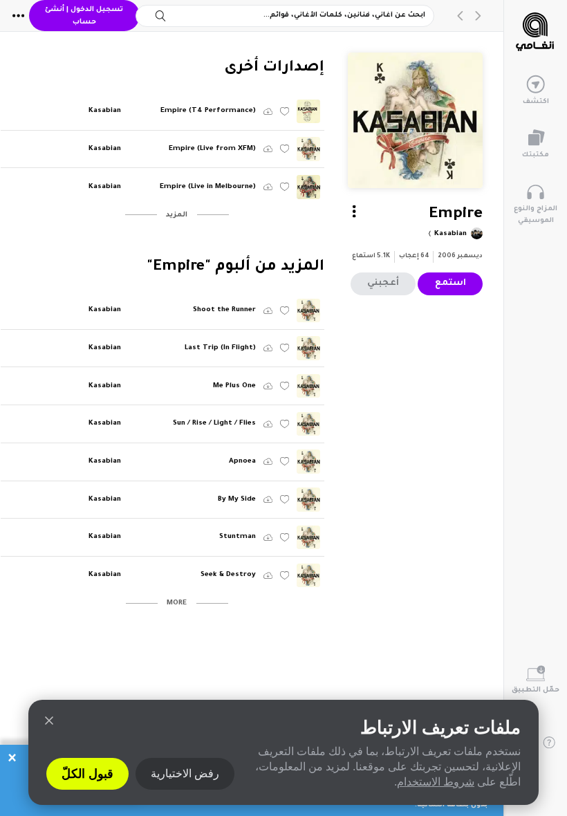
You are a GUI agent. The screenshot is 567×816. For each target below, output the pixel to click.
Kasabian (449, 234)
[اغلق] (49, 720)
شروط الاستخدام (435, 782)
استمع (450, 283)
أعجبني (383, 283)
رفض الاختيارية (185, 773)
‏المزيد (176, 215)
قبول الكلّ (87, 774)
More (177, 603)
